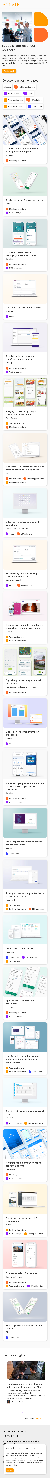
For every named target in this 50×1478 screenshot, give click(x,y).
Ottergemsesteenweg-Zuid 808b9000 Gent (21, 1442)
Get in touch (9, 71)
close (9, 1470)
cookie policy (11, 1465)
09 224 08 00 (10, 1436)
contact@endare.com (15, 1431)
